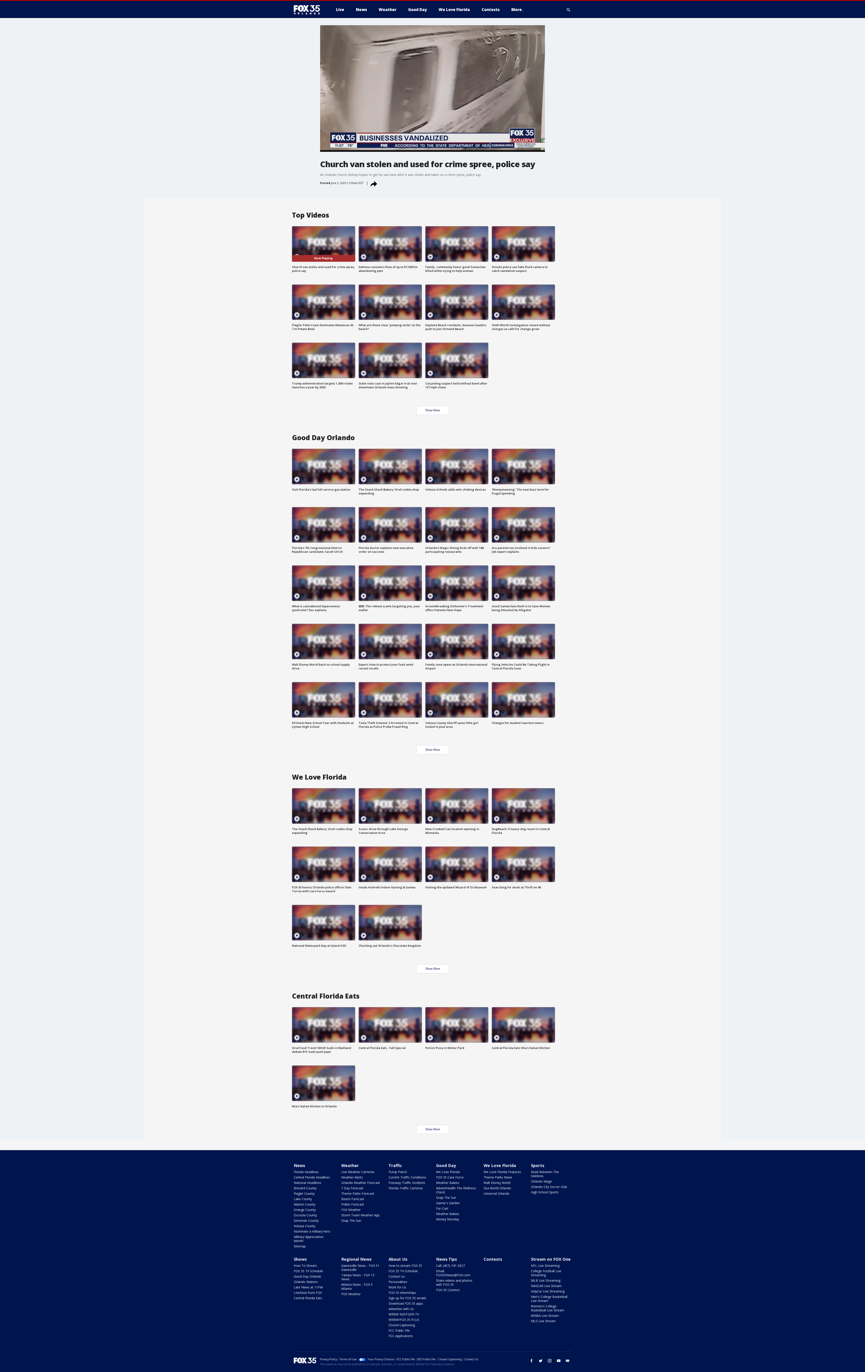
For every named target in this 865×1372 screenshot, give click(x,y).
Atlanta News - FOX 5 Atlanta (357, 1286)
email (567, 1360)
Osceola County (305, 1215)
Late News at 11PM (308, 1287)
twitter (540, 1360)
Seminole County (306, 1220)
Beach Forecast (352, 1199)
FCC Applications (401, 1336)
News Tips (446, 1259)
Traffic (395, 1165)
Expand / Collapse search (568, 9)
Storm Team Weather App (360, 1215)
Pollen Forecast (352, 1204)
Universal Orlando (497, 1193)
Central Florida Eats (308, 1298)
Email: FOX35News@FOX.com (453, 1273)
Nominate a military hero (312, 1231)
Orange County (305, 1210)
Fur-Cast (442, 1208)
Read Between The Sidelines (545, 1174)
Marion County (304, 1204)
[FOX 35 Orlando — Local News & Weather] (308, 9)
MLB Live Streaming (545, 1280)
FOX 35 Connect (448, 1290)
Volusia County (304, 1226)
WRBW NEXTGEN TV (404, 1314)
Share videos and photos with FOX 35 (454, 1282)
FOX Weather (351, 1210)
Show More (432, 410)
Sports (537, 1165)
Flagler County (304, 1193)
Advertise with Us (401, 1309)
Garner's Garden (448, 1203)
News (299, 1165)
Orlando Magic (541, 1181)
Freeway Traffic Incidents (407, 1183)
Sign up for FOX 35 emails (407, 1298)
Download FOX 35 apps (406, 1303)
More (516, 9)
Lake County (303, 1199)
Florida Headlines (306, 1172)
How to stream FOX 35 (405, 1265)
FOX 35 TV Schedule (308, 1271)
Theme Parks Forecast (357, 1193)
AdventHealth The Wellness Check (456, 1190)
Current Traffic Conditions (407, 1177)
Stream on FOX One (551, 1259)
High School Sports (545, 1192)
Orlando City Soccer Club (549, 1187)
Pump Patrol (398, 1172)
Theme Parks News (498, 1177)
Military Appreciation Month (308, 1239)
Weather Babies (447, 1183)
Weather (350, 1165)
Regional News (356, 1259)
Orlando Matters (306, 1282)
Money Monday (447, 1219)
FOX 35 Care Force (450, 1177)
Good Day (446, 1165)
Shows (300, 1259)
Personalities (398, 1282)
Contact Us (397, 1276)
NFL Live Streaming (545, 1265)
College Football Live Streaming (546, 1273)
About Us (398, 1259)
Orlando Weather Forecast (360, 1183)
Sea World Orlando (497, 1188)
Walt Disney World (497, 1183)
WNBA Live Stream (545, 1315)
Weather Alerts (352, 1177)
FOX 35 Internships (402, 1292)
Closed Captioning (402, 1325)
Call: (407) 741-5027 (450, 1265)
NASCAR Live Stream (546, 1286)
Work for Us (397, 1287)
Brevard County (305, 1188)
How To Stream (305, 1265)
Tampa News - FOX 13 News (357, 1277)
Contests (493, 1259)
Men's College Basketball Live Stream (549, 1299)
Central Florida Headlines (312, 1177)
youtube (558, 1360)
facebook (531, 1360)
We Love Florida (448, 1172)
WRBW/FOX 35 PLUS (404, 1319)
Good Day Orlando (307, 1276)
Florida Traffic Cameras (406, 1188)
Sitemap (300, 1246)
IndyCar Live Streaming (548, 1291)
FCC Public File (399, 1330)
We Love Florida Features (502, 1172)
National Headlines (307, 1183)
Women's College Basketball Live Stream (547, 1308)
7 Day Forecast (352, 1188)
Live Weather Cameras (357, 1172)
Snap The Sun (351, 1220)
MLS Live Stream (543, 1321)
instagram (549, 1360)
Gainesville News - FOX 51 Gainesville (360, 1267)
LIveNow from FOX (308, 1292)
